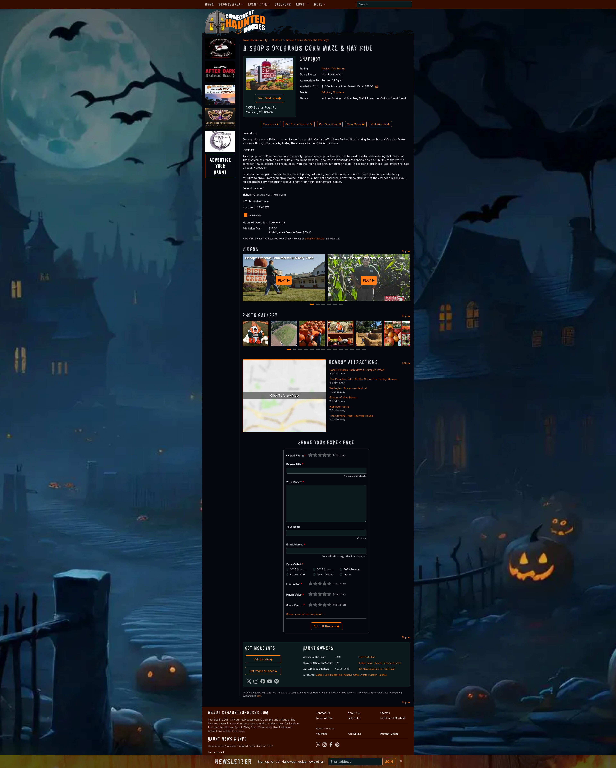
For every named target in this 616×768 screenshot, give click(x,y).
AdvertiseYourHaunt (220, 166)
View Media (354, 124)
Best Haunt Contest (392, 718)
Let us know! (216, 752)
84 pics (326, 92)
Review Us (270, 124)
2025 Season (298, 569)
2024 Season (325, 569)
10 (341, 349)
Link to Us (354, 718)
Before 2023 (297, 574)
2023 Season (352, 569)
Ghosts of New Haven (343, 397)
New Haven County (255, 40)
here (258, 696)
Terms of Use (324, 718)
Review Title (294, 464)
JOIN (389, 762)
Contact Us (323, 713)
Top (404, 251)
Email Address (295, 544)
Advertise (321, 733)
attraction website (314, 238)
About (301, 4)
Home (209, 4)
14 (364, 349)
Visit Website (268, 98)
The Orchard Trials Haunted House (351, 415)
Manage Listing (389, 733)
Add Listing (354, 733)
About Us (354, 713)
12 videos (338, 92)
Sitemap (385, 713)
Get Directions (328, 124)
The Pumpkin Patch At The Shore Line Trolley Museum (363, 379)
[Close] (401, 761)
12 (352, 349)
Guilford (277, 40)
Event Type (257, 4)
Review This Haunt (333, 68)
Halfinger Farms (339, 406)
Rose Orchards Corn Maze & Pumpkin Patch (356, 370)
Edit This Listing (366, 657)
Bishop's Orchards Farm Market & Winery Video (279, 258)
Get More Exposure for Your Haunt (376, 669)
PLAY (282, 280)
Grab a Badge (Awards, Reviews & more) (379, 663)
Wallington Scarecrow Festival (348, 388)
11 (347, 349)
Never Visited (325, 574)
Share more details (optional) (304, 614)
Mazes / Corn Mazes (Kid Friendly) (307, 40)
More (318, 4)
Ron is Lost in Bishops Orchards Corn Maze (361, 258)
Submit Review (325, 626)
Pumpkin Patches (377, 675)
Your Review (295, 482)
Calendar (283, 4)
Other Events (360, 675)
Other (347, 574)
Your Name (293, 526)
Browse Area (229, 4)
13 (358, 349)
